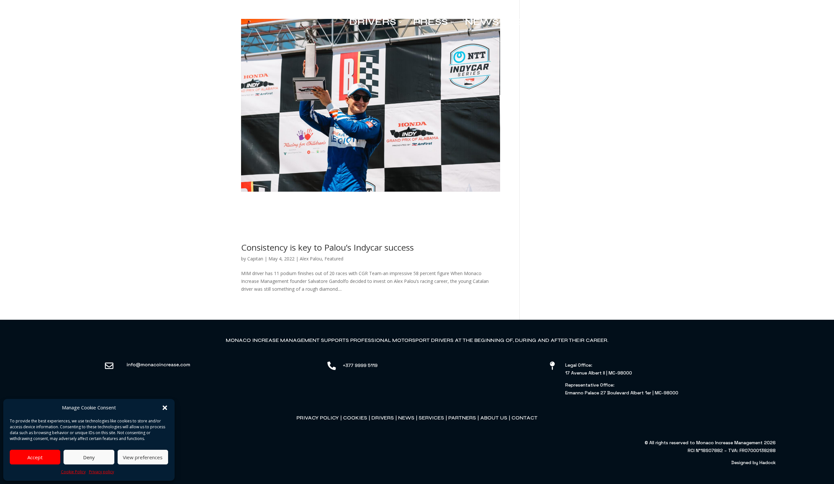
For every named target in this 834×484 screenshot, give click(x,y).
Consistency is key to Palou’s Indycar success (327, 247)
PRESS (430, 21)
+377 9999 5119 (360, 365)
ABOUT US (493, 418)
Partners (600, 21)
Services (535, 21)
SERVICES (431, 418)
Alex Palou (311, 259)
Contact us (738, 21)
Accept (35, 457)
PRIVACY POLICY (317, 418)
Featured (333, 259)
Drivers (372, 21)
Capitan (255, 259)
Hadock (767, 462)
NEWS (406, 418)
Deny (89, 457)
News (482, 21)
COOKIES (355, 418)
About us (667, 21)
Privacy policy (101, 472)
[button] (165, 407)
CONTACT (524, 418)
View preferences (143, 457)
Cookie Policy (73, 472)
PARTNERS (462, 418)
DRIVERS (382, 418)
